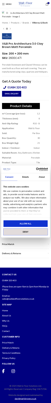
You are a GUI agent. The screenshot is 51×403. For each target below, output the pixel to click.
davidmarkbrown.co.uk (25, 398)
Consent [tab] (9, 177)
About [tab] (42, 177)
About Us (6, 315)
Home (5, 22)
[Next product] (10, 28)
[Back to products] (7, 28)
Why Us (5, 320)
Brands (25, 22)
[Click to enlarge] (7, 13)
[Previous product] (3, 28)
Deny (25, 232)
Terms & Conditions (11, 353)
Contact (6, 331)
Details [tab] (25, 177)
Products (15, 22)
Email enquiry (11, 94)
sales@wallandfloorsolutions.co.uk (18, 298)
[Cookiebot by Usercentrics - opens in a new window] (36, 169)
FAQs (4, 325)
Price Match (8, 342)
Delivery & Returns (10, 347)
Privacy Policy (8, 358)
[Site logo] (25, 3)
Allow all (25, 223)
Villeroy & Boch (40, 22)
